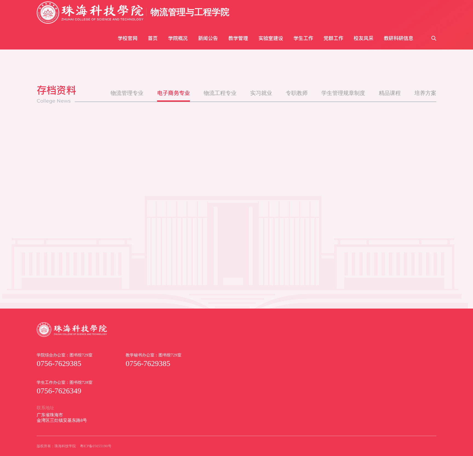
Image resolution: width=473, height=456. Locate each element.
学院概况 (178, 38)
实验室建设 (270, 38)
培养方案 (425, 93)
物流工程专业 (220, 93)
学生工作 (303, 38)
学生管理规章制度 (343, 93)
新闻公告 (208, 38)
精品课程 (390, 93)
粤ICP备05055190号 (95, 446)
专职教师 (297, 93)
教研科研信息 (398, 38)
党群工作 (333, 38)
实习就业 (261, 93)
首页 (153, 38)
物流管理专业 (127, 93)
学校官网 (127, 38)
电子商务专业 (173, 93)
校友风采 (363, 38)
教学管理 (238, 38)
